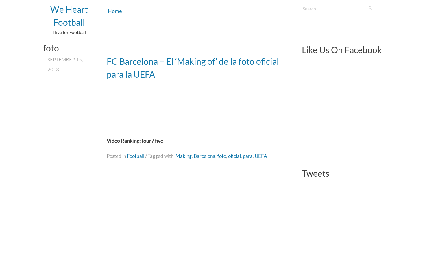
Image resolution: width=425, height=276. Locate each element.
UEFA (261, 156)
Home (115, 11)
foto (221, 156)
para (248, 156)
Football (135, 156)
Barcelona (204, 156)
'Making (183, 156)
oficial (234, 156)
